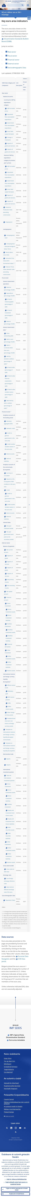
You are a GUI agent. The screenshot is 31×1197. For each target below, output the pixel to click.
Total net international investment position (9, 778)
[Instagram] (16, 1128)
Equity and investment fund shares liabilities (10, 821)
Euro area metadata (17, 1040)
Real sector (12, 52)
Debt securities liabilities (8, 836)
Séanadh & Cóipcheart (11, 1083)
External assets (10, 454)
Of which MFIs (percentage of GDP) (10, 370)
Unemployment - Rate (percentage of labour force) (9, 246)
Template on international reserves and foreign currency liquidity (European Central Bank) (9, 734)
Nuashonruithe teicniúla (12, 1086)
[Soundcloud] (25, 1128)
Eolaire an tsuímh (9, 1116)
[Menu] (27, 5)
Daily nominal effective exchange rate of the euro (9, 890)
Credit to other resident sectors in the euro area (10, 447)
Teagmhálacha (9, 1069)
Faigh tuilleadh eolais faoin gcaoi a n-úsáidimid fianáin (16, 1183)
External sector (13, 64)
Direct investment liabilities (9, 618)
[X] (7, 1128)
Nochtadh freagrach (10, 1088)
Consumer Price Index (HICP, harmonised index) (8, 261)
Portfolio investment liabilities (9, 638)
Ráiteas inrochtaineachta (12, 1109)
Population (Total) (10, 900)
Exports (8, 759)
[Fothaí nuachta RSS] (16, 1132)
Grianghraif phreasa (10, 1067)
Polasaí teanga (9, 1112)
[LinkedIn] (11, 1128)
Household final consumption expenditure (9, 117)
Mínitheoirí (7, 1064)
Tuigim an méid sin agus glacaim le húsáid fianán (17, 1189)
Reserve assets (11, 670)
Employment (9, 222)
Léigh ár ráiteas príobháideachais (17, 1179)
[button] (28, 2)
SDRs (9, 703)
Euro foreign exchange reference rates (9, 881)
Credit (8, 490)
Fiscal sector (12, 56)
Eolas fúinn (7, 1058)
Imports (8, 765)
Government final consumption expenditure (9, 125)
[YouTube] (20, 1128)
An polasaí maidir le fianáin (13, 1106)
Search (22, 5)
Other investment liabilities (9, 665)
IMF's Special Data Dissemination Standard (15, 1036)
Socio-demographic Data (17, 68)
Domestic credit (10, 428)
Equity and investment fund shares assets (10, 813)
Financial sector (13, 60)
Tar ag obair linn (9, 1061)
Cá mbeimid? (8, 1072)
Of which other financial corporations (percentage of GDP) (10, 381)
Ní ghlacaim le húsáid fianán (16, 1193)
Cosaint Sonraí (9, 1099)
